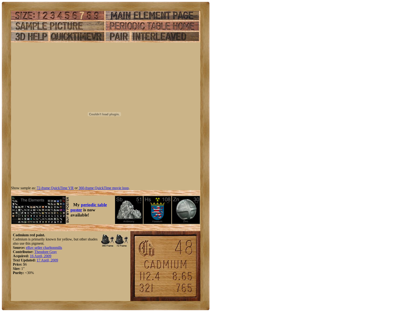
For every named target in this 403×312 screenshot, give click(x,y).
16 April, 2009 (40, 256)
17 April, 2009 (47, 260)
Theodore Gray (45, 252)
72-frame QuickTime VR (55, 188)
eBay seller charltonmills (44, 248)
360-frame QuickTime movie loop (104, 188)
